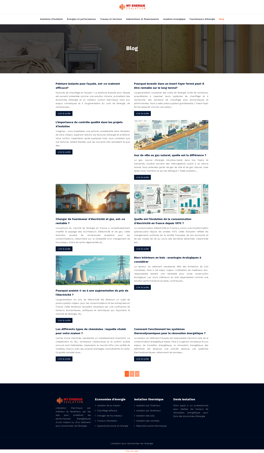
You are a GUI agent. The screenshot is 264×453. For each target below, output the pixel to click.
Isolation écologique (174, 19)
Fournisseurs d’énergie (202, 19)
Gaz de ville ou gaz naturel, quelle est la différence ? (170, 155)
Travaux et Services (111, 19)
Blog (221, 19)
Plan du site (132, 451)
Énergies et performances (81, 19)
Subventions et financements (142, 19)
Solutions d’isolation (51, 19)
